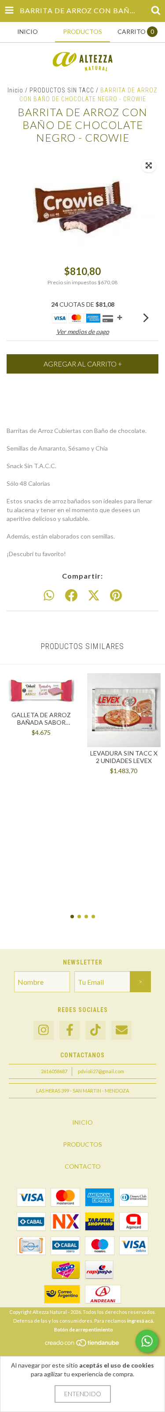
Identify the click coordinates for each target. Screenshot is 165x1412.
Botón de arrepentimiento (83, 1329)
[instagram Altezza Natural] (43, 1030)
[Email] (121, 1030)
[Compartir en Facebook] (71, 595)
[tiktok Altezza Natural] (95, 1030)
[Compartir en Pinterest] (116, 595)
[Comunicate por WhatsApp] (147, 1341)
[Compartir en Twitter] (94, 595)
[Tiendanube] (82, 1345)
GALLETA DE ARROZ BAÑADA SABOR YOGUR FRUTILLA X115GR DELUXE (41, 718)
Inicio (15, 90)
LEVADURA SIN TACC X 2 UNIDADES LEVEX (124, 756)
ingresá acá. (140, 1321)
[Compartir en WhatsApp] (48, 596)
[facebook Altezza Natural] (69, 1030)
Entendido (82, 1393)
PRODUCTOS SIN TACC (61, 90)
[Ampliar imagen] (148, 165)
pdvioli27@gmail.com (101, 1071)
